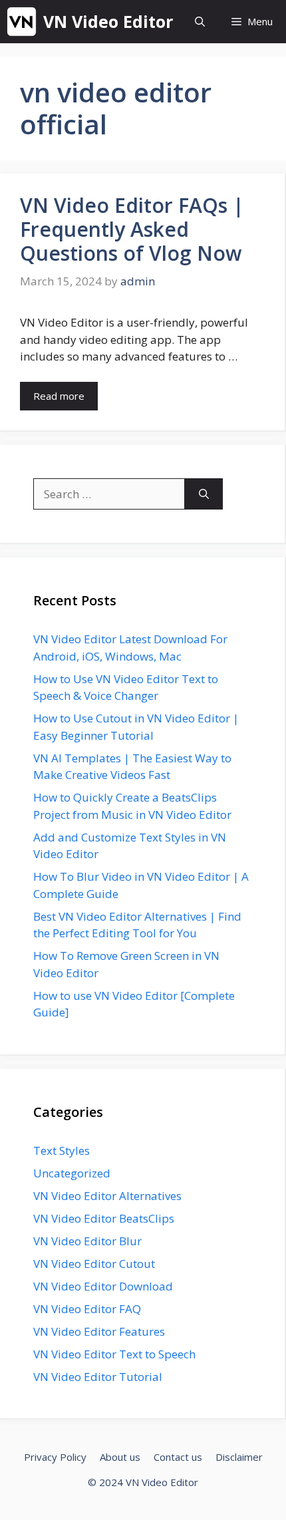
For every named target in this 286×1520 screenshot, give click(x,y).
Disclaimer (239, 1456)
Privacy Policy (55, 1456)
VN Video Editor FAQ (87, 1308)
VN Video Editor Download (103, 1286)
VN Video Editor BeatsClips (103, 1218)
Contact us (178, 1456)
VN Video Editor (108, 21)
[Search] (204, 494)
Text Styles (61, 1150)
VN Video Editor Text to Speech (114, 1354)
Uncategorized (71, 1173)
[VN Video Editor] (22, 21)
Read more (58, 395)
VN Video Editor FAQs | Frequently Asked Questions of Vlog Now (132, 229)
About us (120, 1456)
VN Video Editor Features (99, 1331)
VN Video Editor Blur (87, 1241)
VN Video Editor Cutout (94, 1263)
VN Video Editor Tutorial (97, 1376)
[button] (200, 21)
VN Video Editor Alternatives (107, 1195)
